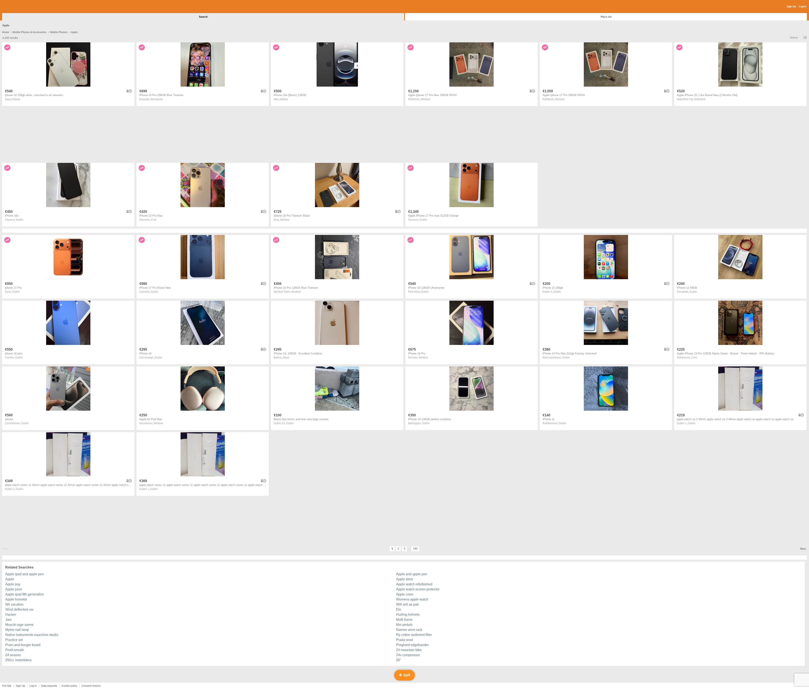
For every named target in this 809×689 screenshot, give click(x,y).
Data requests (49, 685)
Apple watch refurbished (414, 584)
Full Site (6, 685)
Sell (406, 675)
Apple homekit (16, 599)
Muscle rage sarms (19, 624)
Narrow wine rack (409, 629)
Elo (398, 609)
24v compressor (408, 655)
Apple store (404, 579)
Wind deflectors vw (19, 609)
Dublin (19, 219)
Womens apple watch (412, 599)
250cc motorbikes (18, 660)
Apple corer (404, 594)
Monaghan (156, 99)
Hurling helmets (408, 614)
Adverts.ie (18, 6)
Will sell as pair (407, 604)
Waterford (699, 99)
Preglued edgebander (412, 645)
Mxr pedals (404, 624)
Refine (794, 37)
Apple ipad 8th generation (24, 594)
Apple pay (12, 584)
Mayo (286, 357)
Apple (9, 579)
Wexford (296, 291)
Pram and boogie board (22, 645)
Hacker (10, 614)
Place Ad (606, 16)
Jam (8, 619)
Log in (33, 685)
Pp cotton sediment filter (414, 635)
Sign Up (791, 6)
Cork (154, 219)
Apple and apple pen (411, 574)
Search (203, 16)
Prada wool (404, 640)
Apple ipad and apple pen (24, 574)
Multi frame (404, 619)
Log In (802, 6)
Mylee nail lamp (17, 629)
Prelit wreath (14, 650)
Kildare (16, 99)
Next (803, 548)
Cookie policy (69, 685)
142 (415, 548)
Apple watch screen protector (417, 589)
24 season (13, 655)
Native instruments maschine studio (31, 635)
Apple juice (13, 589)
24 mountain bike (409, 650)
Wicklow (425, 99)
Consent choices (91, 685)
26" (398, 660)
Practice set (14, 640)
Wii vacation (14, 604)
